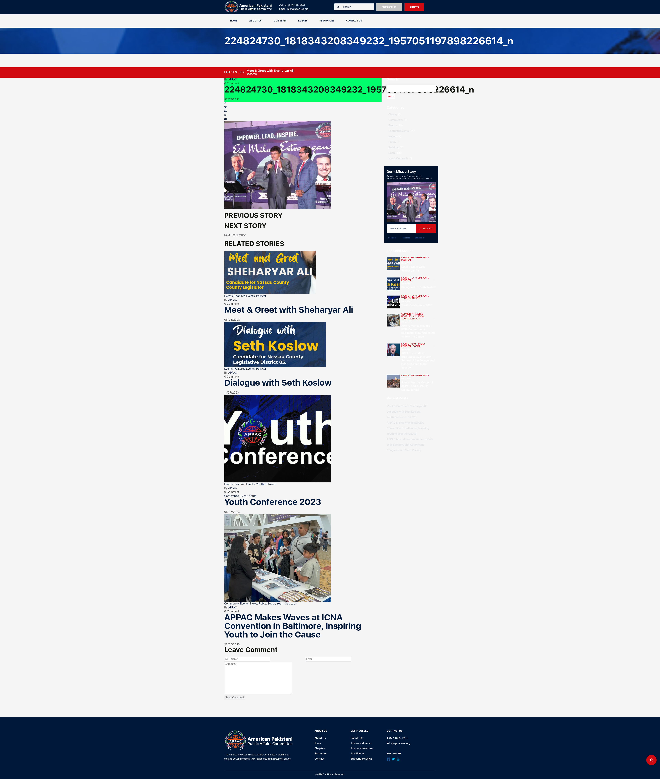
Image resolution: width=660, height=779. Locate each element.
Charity (392, 114)
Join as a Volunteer (362, 748)
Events (228, 296)
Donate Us (357, 738)
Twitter (406, 237)
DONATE (414, 7)
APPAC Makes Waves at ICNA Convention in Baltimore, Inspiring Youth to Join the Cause (292, 626)
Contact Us (354, 21)
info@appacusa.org (398, 743)
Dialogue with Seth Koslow (278, 383)
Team (318, 743)
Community (231, 604)
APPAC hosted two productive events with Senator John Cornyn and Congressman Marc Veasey (418, 360)
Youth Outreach (266, 484)
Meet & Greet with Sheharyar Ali (270, 70)
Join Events (358, 754)
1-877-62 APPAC (397, 738)
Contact (319, 759)
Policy (262, 604)
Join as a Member (361, 743)
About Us (255, 21)
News (253, 604)
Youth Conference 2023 (272, 502)
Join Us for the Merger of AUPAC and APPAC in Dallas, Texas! (417, 386)
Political (261, 296)
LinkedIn (420, 237)
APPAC (232, 80)
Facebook (392, 237)
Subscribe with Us (361, 759)
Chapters (320, 748)
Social (271, 604)
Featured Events (244, 296)
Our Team (280, 21)
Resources (327, 21)
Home (234, 21)
